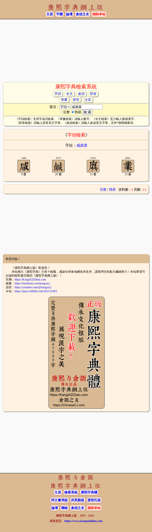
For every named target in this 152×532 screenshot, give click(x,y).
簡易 (112, 189)
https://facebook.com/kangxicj (32, 283)
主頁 (49, 14)
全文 (69, 94)
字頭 (57, 94)
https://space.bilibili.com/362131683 (36, 291)
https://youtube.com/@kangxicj (33, 287)
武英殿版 (77, 500)
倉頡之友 (82, 14)
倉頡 (81, 94)
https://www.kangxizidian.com (84, 521)
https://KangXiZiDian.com (30, 279)
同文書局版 (59, 500)
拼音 (76, 100)
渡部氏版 (94, 500)
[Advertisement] (76, 52)
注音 (88, 100)
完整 (103, 189)
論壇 (69, 14)
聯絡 (64, 508)
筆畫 (64, 100)
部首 (93, 94)
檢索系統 (71, 492)
